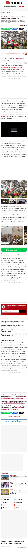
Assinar (22, 311)
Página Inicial (3, 12)
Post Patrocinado (18, 543)
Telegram (19, 499)
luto (14, 416)
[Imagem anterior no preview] (2, 189)
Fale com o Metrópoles (6, 546)
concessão (4, 67)
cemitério (10, 416)
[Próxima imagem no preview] (26, 189)
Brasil (11, 482)
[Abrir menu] (1, 2)
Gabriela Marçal (4, 24)
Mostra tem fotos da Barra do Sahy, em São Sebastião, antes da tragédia (13, 326)
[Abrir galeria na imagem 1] (14, 189)
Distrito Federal (13, 475)
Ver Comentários (14, 421)
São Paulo (8, 12)
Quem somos (3, 541)
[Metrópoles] (14, 2)
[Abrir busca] (26, 2)
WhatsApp (6, 499)
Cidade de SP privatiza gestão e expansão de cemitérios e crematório (13, 322)
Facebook (5, 502)
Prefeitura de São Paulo (15, 67)
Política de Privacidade (19, 541)
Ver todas (6, 313)
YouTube (18, 505)
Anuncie (10, 543)
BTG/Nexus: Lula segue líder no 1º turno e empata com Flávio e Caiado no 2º (18, 485)
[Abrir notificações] (4, 2)
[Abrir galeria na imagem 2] (13, 201)
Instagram (19, 502)
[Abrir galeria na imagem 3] (21, 201)
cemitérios (19, 58)
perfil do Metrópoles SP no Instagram (14, 403)
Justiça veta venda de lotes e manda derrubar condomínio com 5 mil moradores (18, 478)
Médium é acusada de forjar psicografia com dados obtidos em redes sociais (18, 492)
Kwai (17, 507)
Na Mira (11, 489)
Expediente (10, 541)
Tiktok (5, 507)
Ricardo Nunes (5, 116)
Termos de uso (4, 543)
